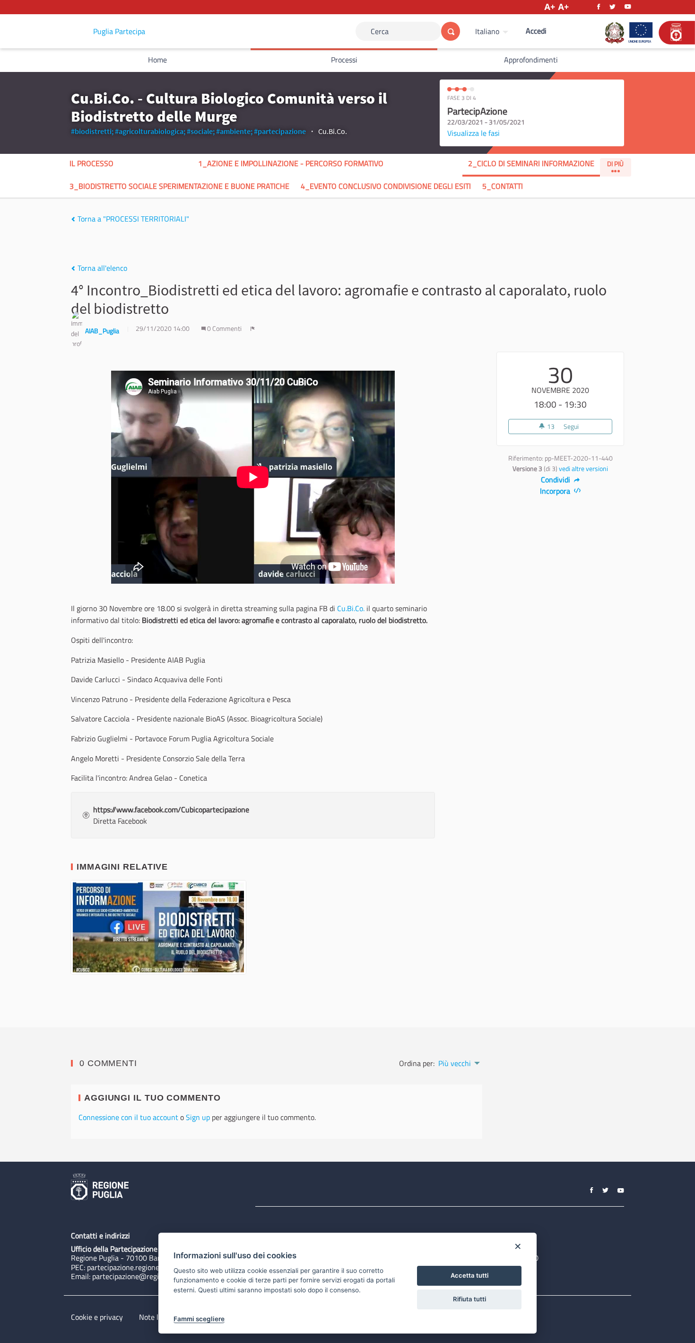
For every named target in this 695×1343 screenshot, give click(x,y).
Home (157, 59)
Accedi (536, 30)
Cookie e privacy (97, 1317)
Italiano (487, 31)
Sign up (198, 1117)
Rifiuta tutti (469, 1299)
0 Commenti (224, 328)
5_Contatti (502, 186)
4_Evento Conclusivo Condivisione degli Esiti (386, 186)
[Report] (253, 328)
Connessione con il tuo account (128, 1117)
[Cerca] (450, 31)
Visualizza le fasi (473, 133)
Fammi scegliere (199, 1319)
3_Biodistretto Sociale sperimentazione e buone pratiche (179, 186)
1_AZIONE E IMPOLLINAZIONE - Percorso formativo (290, 163)
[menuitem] (493, 31)
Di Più (615, 164)
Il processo (91, 163)
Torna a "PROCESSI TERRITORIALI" (132, 218)
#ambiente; (234, 131)
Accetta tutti (469, 1275)
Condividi (556, 479)
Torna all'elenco (101, 268)
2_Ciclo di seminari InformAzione (531, 163)
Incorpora (556, 491)
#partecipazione (280, 131)
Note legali (156, 1317)
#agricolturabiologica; (150, 131)
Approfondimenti (531, 59)
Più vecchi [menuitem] (454, 1063)
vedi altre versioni (583, 468)
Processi (344, 59)
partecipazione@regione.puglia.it (145, 1276)
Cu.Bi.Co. (351, 608)
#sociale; (201, 131)
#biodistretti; (92, 131)
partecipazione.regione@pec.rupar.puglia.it (155, 1267)
